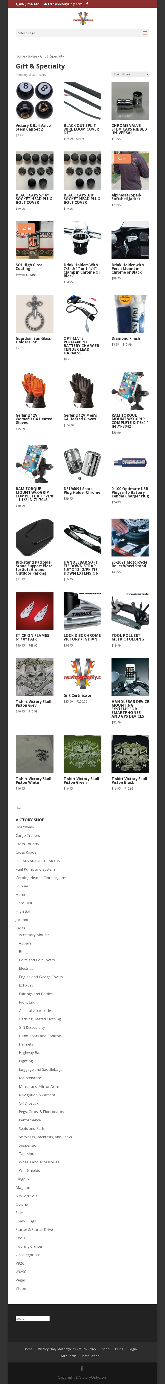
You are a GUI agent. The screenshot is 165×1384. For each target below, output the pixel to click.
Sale (19, 1212)
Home (20, 56)
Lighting (26, 1060)
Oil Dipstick (28, 1103)
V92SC (21, 1271)
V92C (20, 1263)
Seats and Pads (32, 1128)
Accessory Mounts (34, 934)
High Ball (23, 911)
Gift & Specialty (32, 1027)
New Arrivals (26, 1195)
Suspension (28, 1145)
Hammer (23, 894)
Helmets (26, 1044)
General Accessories (36, 1010)
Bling (23, 951)
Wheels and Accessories (39, 1162)
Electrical (27, 968)
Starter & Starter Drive (34, 1229)
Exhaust (26, 985)
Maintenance (30, 1077)
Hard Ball (24, 902)
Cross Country (27, 843)
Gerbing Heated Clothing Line (41, 877)
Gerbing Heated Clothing (40, 1018)
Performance (30, 1119)
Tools (20, 1237)
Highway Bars (31, 1052)
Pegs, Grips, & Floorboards (41, 1111)
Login (133, 1349)
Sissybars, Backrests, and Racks (45, 1136)
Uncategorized (28, 1254)
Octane (22, 1204)
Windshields (29, 1170)
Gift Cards (68, 1356)
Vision (21, 1288)
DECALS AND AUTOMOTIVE (39, 860)
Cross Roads (26, 852)
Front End (27, 1002)
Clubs (119, 1349)
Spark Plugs (26, 1221)
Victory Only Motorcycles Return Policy (67, 1349)
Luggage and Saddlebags (40, 1069)
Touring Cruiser (29, 1246)
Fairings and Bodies (36, 993)
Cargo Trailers (28, 835)
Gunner (22, 886)
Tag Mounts (29, 1153)
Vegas (21, 1280)
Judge (32, 56)
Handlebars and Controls (40, 1035)
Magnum (23, 1187)
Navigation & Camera (37, 1094)
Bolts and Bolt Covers (37, 959)
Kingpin (22, 1179)
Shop (105, 1349)
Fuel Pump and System (35, 869)
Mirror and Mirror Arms (39, 1086)
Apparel (26, 943)
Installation (90, 1356)
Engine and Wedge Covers (41, 976)
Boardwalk (25, 826)
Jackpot (22, 919)
